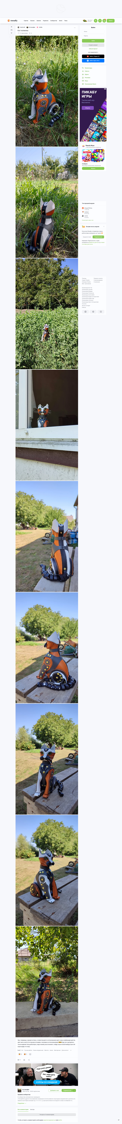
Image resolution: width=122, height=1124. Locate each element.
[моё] (19, 1050)
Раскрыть (47, 1114)
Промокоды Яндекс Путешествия (90, 296)
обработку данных (94, 242)
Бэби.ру (84, 307)
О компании (97, 282)
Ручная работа (28, 1050)
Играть (93, 168)
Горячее (26, 20)
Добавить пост (54, 1090)
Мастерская (57, 1050)
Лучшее (32, 20)
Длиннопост (65, 1050)
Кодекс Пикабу (86, 280)
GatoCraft (22, 27)
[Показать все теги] (71, 1050)
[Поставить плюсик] (11, 26)
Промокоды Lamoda (87, 289)
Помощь (84, 278)
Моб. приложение (86, 283)
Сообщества (53, 20)
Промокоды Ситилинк (87, 300)
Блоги (60, 20)
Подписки (45, 20)
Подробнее (21, 1103)
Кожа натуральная (38, 1050)
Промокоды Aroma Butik (88, 295)
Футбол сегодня (86, 305)
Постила (84, 303)
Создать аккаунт (93, 45)
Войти (110, 20)
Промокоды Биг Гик (87, 287)
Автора (32, 1109)
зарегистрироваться (50, 1120)
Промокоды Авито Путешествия (90, 302)
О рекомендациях (98, 280)
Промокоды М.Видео (87, 291)
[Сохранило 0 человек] (24, 1060)
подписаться (98, 237)
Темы (65, 20)
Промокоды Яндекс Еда (88, 298)
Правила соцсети (98, 278)
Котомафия (25, 1089)
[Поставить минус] (11, 33)
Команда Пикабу (86, 282)
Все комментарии (23, 1109)
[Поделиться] (29, 1060)
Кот (22, 1050)
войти (60, 1120)
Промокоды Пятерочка (88, 293)
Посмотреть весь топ (87, 220)
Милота (46, 1050)
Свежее (39, 20)
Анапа (51, 1050)
